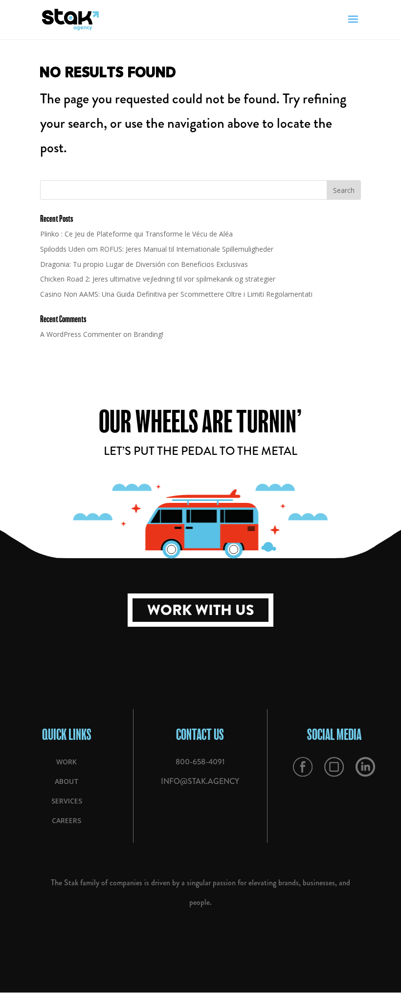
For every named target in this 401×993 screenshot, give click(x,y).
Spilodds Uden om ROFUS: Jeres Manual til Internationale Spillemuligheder (156, 249)
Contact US (200, 734)
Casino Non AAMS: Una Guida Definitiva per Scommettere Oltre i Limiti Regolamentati (176, 294)
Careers (66, 820)
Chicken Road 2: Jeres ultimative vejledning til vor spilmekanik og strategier (157, 279)
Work (66, 761)
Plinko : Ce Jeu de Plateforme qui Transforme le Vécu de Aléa (136, 233)
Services (66, 800)
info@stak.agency (200, 781)
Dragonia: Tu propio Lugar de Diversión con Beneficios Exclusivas (144, 264)
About (67, 781)
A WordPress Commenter (80, 334)
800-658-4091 (200, 761)
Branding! (148, 334)
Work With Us (200, 610)
